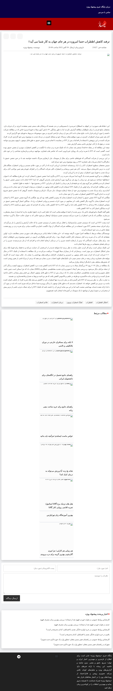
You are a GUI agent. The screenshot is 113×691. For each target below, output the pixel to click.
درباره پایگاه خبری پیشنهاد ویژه (98, 7)
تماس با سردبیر (104, 12)
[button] (49, 23)
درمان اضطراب (57, 302)
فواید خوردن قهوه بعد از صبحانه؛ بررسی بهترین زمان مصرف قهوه (64, 620)
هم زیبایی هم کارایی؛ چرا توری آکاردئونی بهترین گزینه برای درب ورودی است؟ (57, 554)
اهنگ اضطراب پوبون (74, 302)
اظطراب (89, 302)
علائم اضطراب (42, 302)
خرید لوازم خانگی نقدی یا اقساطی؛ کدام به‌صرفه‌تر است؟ (67, 630)
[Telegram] (19, 656)
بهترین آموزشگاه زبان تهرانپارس (60, 515)
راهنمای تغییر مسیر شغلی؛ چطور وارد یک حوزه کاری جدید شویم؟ (65, 639)
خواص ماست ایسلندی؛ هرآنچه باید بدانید (56, 436)
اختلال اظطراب (102, 302)
